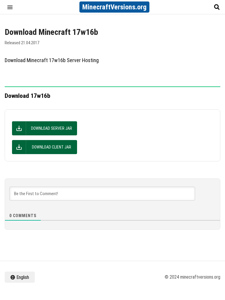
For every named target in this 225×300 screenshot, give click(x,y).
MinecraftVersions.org (114, 7)
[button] (10, 7)
